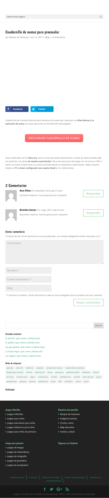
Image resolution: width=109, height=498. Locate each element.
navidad (77, 377)
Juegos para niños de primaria (21, 431)
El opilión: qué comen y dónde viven (22, 342)
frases (50, 372)
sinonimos (69, 381)
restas (53, 381)
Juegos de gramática (17, 460)
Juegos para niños (15, 418)
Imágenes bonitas (68, 418)
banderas (29, 368)
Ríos (60, 381)
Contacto (33, 477)
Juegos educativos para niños (21, 423)
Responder (93, 193)
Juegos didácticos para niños (21, 427)
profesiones (43, 381)
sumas (78, 381)
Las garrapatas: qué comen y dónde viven (25, 347)
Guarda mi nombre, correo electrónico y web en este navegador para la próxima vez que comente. (55, 295)
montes (54, 377)
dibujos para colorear (15, 372)
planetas (23, 381)
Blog (47, 37)
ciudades (39, 368)
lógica (32, 377)
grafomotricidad (72, 372)
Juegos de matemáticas (18, 452)
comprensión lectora (54, 368)
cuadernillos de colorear (74, 368)
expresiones (40, 372)
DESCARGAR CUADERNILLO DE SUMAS (54, 138)
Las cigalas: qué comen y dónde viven (23, 356)
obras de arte (88, 377)
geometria (59, 372)
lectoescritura (22, 377)
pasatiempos (12, 381)
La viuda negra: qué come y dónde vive (23, 351)
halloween (86, 372)
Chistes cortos (67, 423)
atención (19, 368)
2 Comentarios (58, 37)
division (29, 372)
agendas (10, 368)
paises (98, 377)
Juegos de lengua (15, 447)
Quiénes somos (17, 477)
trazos (86, 381)
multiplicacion (65, 377)
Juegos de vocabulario (17, 465)
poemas (32, 381)
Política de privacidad (75, 477)
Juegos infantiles (15, 414)
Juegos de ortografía (17, 456)
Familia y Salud (67, 431)
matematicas (43, 377)
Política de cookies (51, 477)
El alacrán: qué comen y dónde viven (22, 338)
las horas (10, 377)
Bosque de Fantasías (19, 37)
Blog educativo (67, 427)
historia (96, 372)
